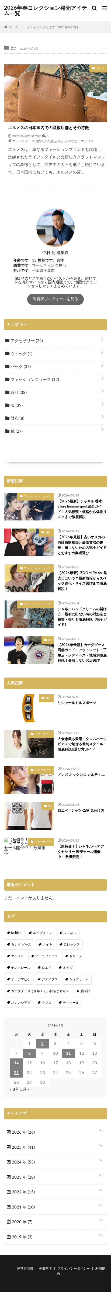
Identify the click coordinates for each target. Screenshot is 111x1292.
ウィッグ (20, 354)
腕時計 (85, 991)
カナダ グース (21, 944)
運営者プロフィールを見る (55, 299)
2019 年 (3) (21, 1237)
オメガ (67, 967)
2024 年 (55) (23, 1162)
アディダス (50, 979)
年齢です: (21, 260)
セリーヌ (75, 956)
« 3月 (14, 1090)
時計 (18, 393)
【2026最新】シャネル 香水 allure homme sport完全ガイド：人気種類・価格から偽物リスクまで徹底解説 (82, 509)
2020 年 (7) (21, 1222)
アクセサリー (26, 341)
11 (68, 1053)
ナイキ (47, 944)
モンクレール (20, 967)
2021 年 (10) (23, 1207)
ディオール (71, 1002)
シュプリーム (79, 979)
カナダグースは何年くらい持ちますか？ (40, 991)
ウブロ (46, 1002)
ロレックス (72, 944)
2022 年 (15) (23, 1192)
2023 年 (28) (23, 1177)
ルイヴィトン (42, 933)
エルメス (87, 141)
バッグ (20, 367)
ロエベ (46, 967)
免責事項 (45, 1268)
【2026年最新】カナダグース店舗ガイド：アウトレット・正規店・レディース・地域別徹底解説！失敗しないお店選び (82, 653)
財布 (16, 418)
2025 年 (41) (23, 1147)
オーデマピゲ (20, 979)
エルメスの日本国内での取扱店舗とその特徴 (48, 128)
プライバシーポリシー (73, 1268)
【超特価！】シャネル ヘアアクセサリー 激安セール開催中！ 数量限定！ (81, 852)
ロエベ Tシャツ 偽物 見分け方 (81, 810)
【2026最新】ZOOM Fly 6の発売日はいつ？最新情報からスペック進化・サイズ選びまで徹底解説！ (82, 581)
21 (16, 1073)
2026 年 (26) (23, 1132)
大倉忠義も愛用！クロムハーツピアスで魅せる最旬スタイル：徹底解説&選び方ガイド (82, 744)
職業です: (21, 266)
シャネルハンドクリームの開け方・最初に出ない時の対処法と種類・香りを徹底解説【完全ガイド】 (82, 617)
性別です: (46, 260)
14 (16, 1063)
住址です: (21, 271)
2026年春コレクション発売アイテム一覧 (45, 10)
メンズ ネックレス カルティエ (81, 775)
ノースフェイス (46, 956)
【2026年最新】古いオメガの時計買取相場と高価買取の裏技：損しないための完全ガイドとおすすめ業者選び (82, 545)
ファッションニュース (34, 380)
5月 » (25, 1090)
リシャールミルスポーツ (77, 703)
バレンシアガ (20, 1002)
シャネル (70, 933)
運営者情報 (25, 1268)
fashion (16, 933)
